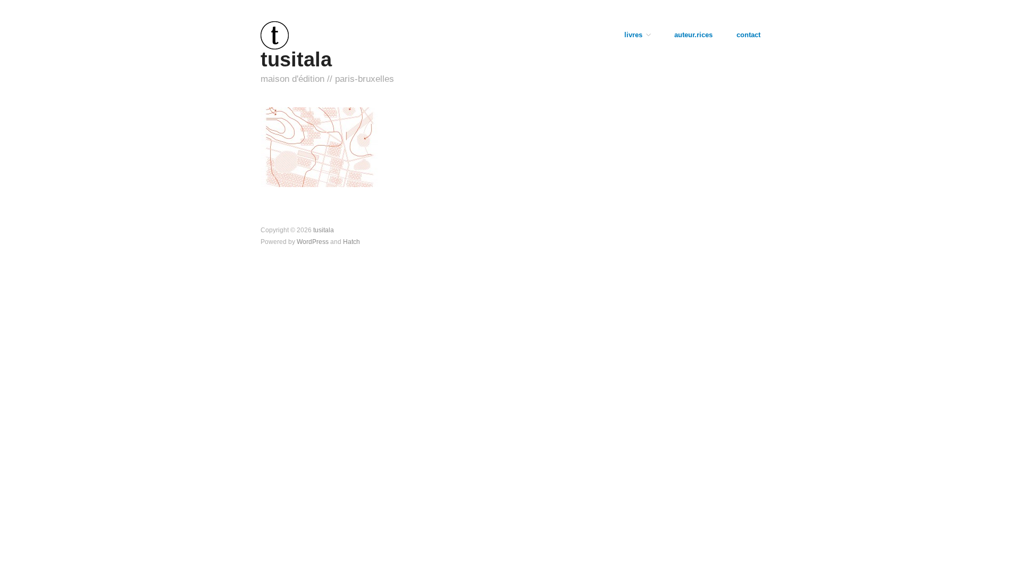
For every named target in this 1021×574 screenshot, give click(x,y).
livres (633, 35)
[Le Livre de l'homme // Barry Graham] (319, 146)
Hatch (351, 241)
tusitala (296, 59)
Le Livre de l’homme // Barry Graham (316, 172)
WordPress (313, 241)
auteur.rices (693, 35)
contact (748, 35)
